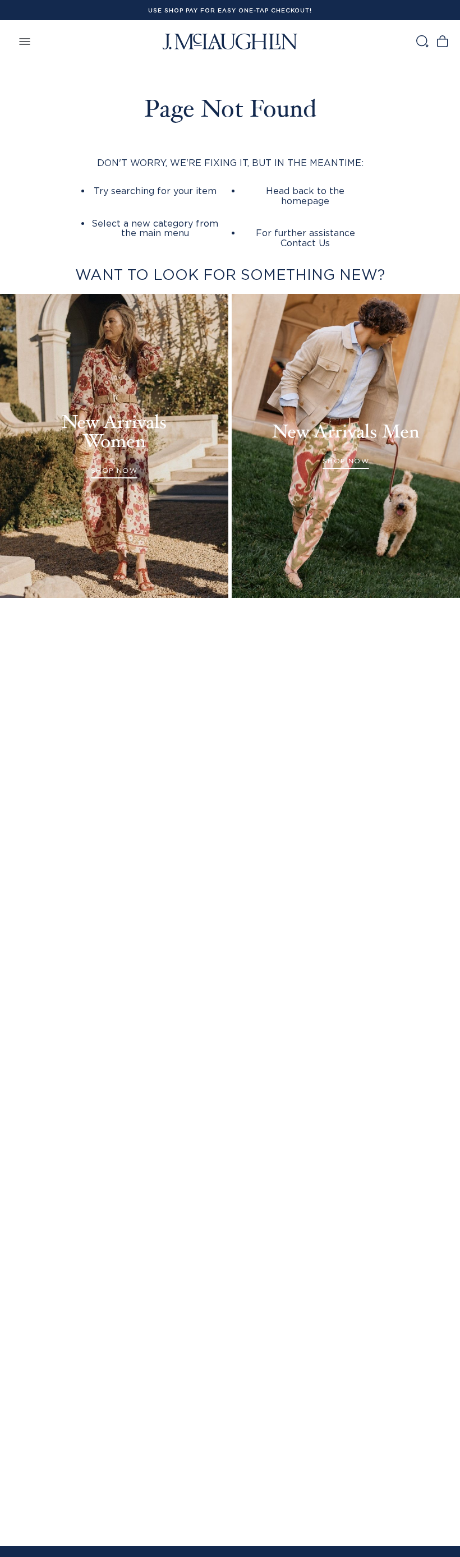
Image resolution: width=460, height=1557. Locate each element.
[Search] (422, 41)
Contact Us (305, 243)
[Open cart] (442, 41)
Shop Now (114, 470)
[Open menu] (24, 41)
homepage (305, 201)
